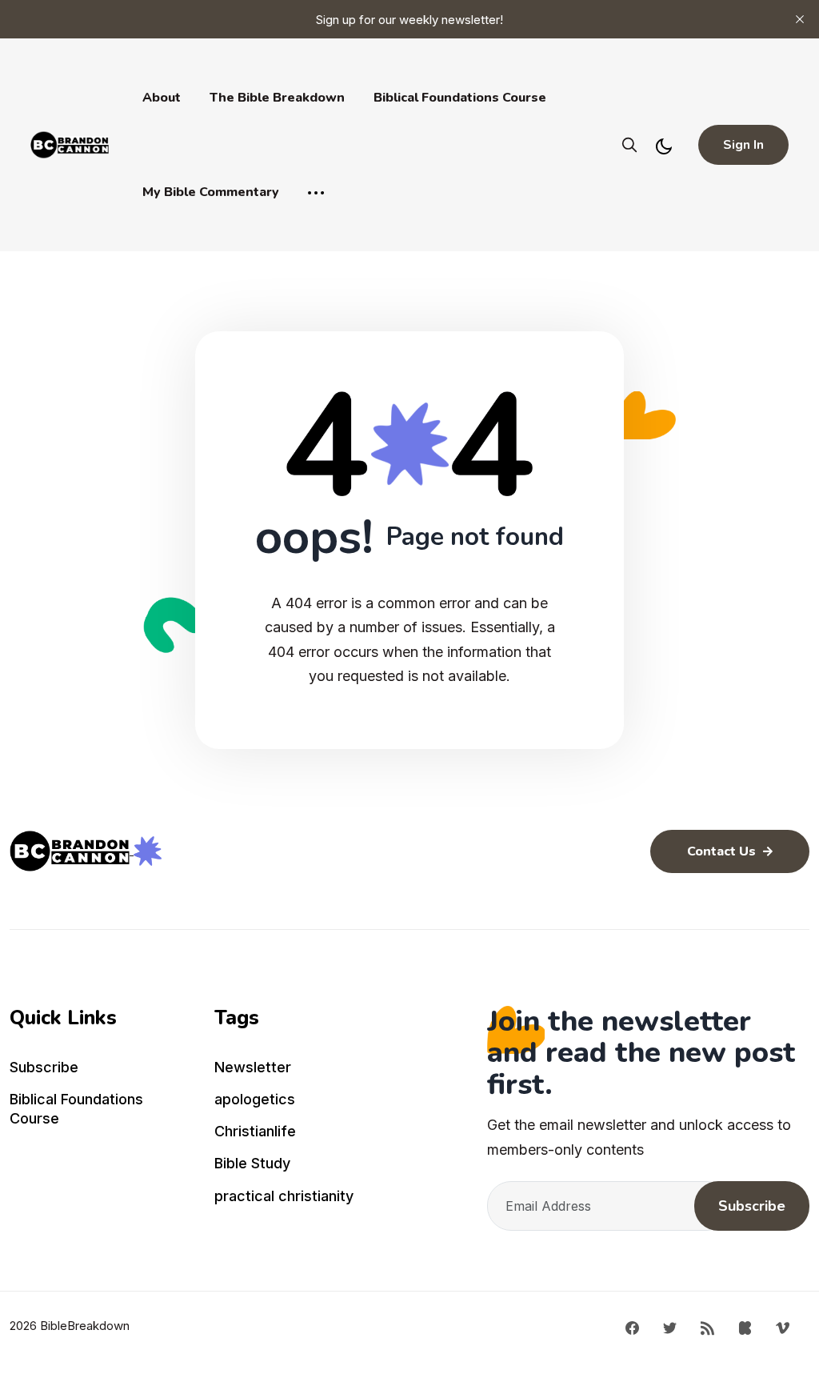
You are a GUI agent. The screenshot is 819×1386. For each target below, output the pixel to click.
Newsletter (252, 1067)
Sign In (743, 145)
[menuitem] (102, 1071)
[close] (800, 19)
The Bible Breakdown (277, 97)
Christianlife (255, 1131)
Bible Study (252, 1163)
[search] (629, 145)
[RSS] (707, 1327)
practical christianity (284, 1196)
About (161, 97)
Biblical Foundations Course (460, 97)
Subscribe (44, 1067)
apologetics (254, 1099)
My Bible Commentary (210, 192)
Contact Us (723, 851)
